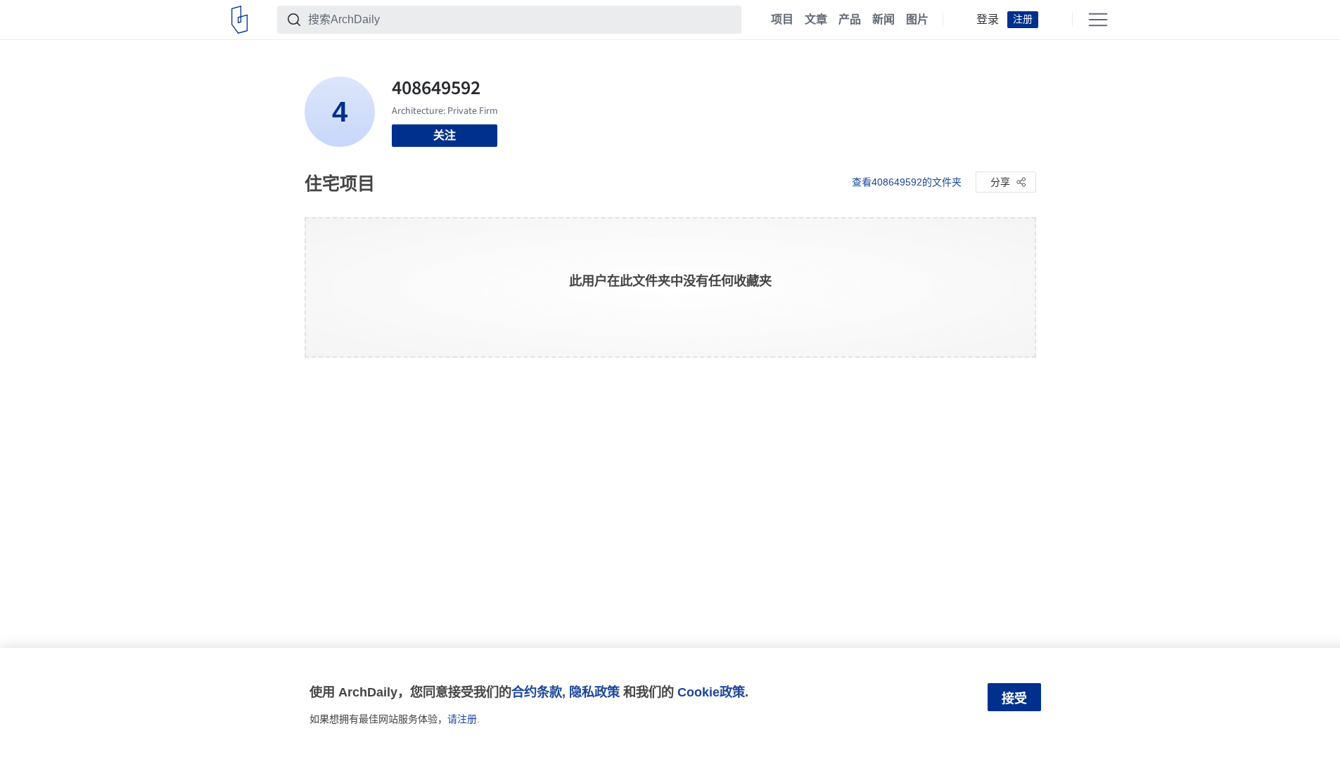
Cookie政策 (711, 692)
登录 (987, 19)
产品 (849, 19)
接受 (1014, 699)
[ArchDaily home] (239, 20)
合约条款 (536, 692)
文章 (816, 19)
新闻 (883, 19)
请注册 (462, 719)
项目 (782, 19)
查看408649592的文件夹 (907, 182)
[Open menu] (1098, 19)
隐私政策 (594, 692)
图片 (917, 19)
